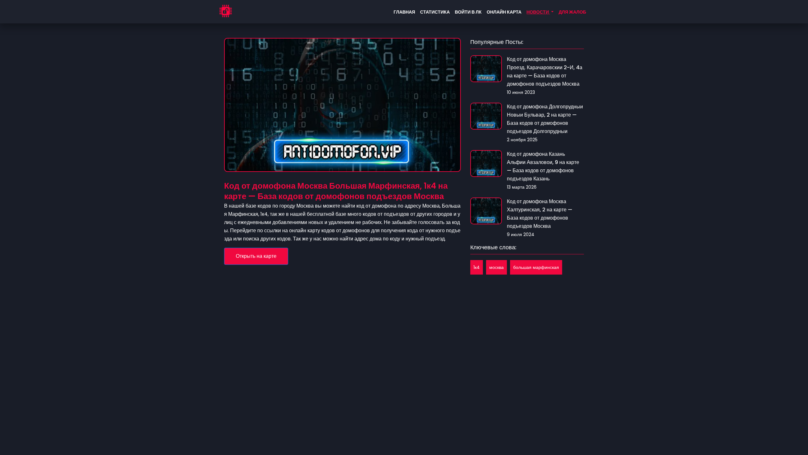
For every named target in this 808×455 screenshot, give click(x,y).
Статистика (435, 12)
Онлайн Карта (504, 12)
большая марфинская (536, 267)
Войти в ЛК (468, 12)
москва (496, 267)
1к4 (476, 267)
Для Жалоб (572, 12)
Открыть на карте (256, 256)
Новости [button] (538, 12)
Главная (404, 12)
